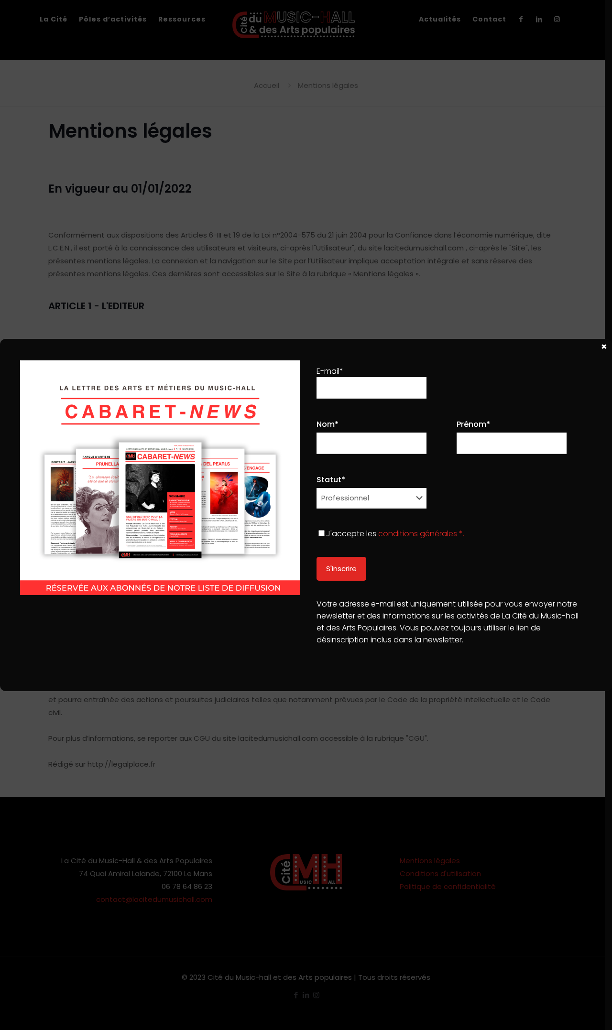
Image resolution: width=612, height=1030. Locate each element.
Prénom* (473, 424)
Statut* (331, 479)
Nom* (328, 424)
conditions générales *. (421, 533)
